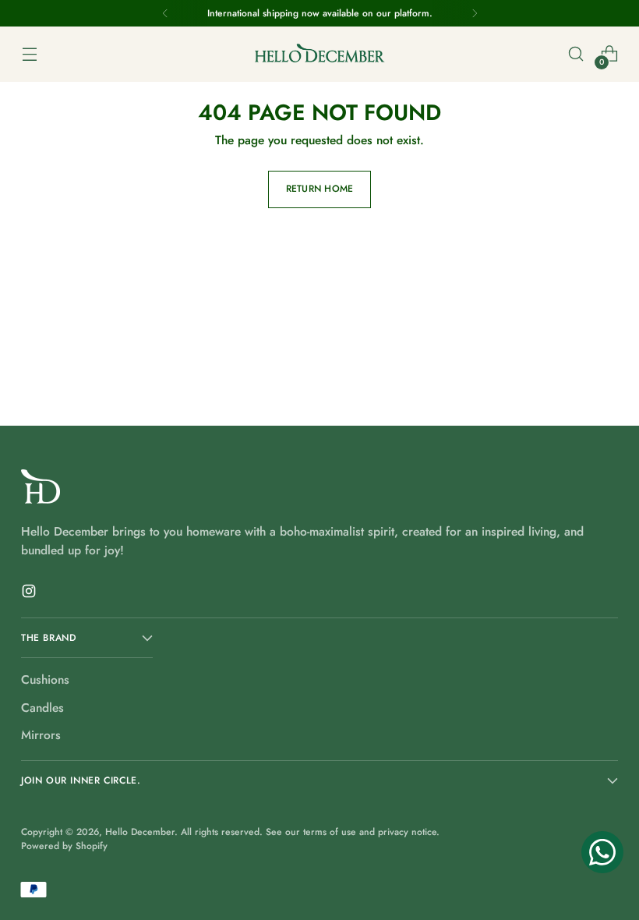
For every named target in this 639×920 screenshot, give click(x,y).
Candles (42, 708)
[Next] (474, 13)
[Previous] (165, 13)
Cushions (45, 679)
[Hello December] (319, 54)
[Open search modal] (576, 54)
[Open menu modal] (29, 54)
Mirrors (41, 735)
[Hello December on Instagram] (30, 593)
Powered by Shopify (64, 846)
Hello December (140, 832)
